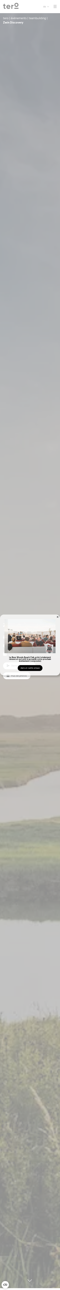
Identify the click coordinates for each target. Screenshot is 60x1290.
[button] (57, 617)
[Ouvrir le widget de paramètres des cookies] (5, 1284)
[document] (30, 645)
